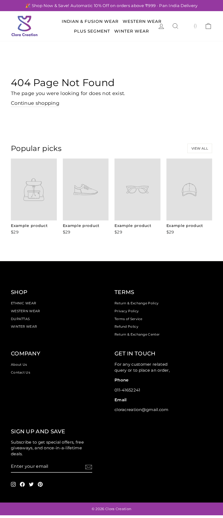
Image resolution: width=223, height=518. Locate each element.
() (195, 26)
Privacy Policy (126, 311)
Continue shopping (35, 103)
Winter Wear (131, 31)
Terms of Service (128, 319)
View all (199, 148)
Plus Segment (92, 31)
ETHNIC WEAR (23, 303)
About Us (19, 364)
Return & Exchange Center (137, 334)
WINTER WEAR (24, 326)
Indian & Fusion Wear (90, 21)
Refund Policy (126, 326)
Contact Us (20, 372)
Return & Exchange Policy (136, 303)
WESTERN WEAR (25, 311)
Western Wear (142, 21)
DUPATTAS (20, 319)
